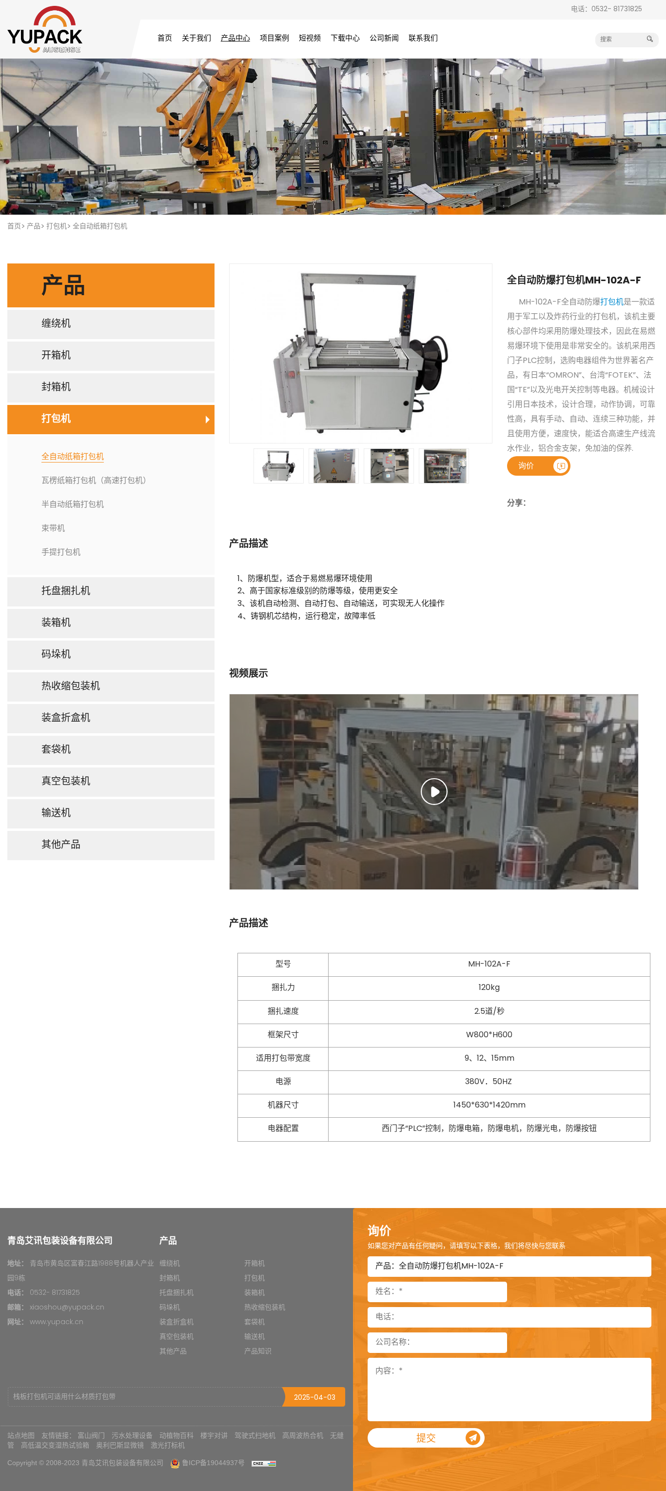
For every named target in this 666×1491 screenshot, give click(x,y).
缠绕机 (169, 1263)
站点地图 (21, 1435)
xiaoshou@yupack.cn (67, 1307)
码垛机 (169, 1307)
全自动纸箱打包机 (100, 226)
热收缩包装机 (264, 1307)
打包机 (56, 226)
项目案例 (274, 39)
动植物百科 (176, 1435)
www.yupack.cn (56, 1322)
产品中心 (235, 39)
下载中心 (345, 39)
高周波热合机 (302, 1435)
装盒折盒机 (176, 1322)
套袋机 (254, 1322)
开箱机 (254, 1263)
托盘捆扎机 (176, 1293)
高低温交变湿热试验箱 (55, 1445)
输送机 (254, 1337)
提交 (426, 1439)
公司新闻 (384, 39)
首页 (164, 39)
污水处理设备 (132, 1435)
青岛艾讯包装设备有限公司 (122, 1463)
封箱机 (169, 1278)
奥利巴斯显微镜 (120, 1445)
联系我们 (423, 39)
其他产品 (173, 1351)
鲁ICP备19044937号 (213, 1463)
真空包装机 (176, 1337)
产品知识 (258, 1351)
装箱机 (254, 1293)
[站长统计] (264, 1463)
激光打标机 (168, 1445)
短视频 (310, 39)
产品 (33, 226)
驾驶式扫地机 (255, 1435)
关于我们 (196, 39)
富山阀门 (91, 1435)
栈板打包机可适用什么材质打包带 (64, 1397)
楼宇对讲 (214, 1435)
